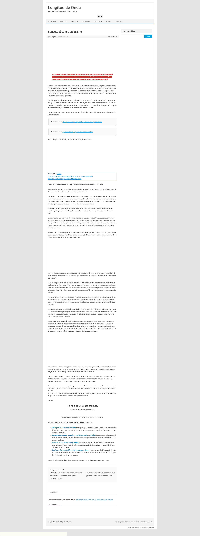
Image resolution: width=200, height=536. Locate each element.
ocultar (59, 174)
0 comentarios (112, 37)
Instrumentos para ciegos (101, 460)
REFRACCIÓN (52, 21)
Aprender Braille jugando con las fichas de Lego (77, 132)
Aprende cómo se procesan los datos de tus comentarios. (94, 500)
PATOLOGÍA (74, 21)
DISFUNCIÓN (63, 21)
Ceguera (76, 460)
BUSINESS (108, 21)
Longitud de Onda (64, 7)
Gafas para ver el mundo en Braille (64, 428)
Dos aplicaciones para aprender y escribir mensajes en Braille (82, 122)
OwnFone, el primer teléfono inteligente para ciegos (70, 450)
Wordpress (150, 527)
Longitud (53, 37)
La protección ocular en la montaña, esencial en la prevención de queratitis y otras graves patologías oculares (66, 475)
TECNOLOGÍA (98, 21)
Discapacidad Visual (61, 460)
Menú (100, 16)
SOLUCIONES (86, 21)
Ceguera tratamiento (86, 460)
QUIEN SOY (119, 21)
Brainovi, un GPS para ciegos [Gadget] (65, 442)
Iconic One (131, 527)
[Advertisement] (82, 54)
